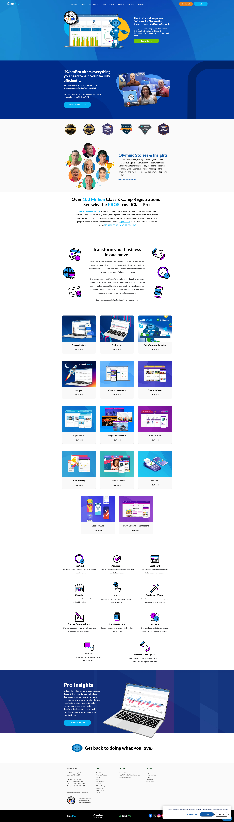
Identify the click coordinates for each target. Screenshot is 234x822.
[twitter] (154, 816)
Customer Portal (117, 480)
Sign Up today (125, 222)
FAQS (98, 779)
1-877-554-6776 (78, 779)
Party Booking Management (136, 525)
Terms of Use (100, 788)
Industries (74, 4)
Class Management (117, 390)
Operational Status (125, 777)
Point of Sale (155, 435)
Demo (98, 777)
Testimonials (100, 781)
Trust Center (100, 790)
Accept (207, 814)
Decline (221, 814)
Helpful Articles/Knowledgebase (129, 775)
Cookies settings (192, 814)
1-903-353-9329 (79, 786)
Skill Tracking (79, 480)
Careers (98, 784)
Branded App (98, 525)
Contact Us (140, 4)
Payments (155, 480)
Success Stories (93, 4)
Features (82, 4)
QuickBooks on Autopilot (155, 345)
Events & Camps (155, 390)
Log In (98, 792)
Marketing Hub (151, 775)
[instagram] (159, 816)
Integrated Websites (117, 435)
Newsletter (149, 779)
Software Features (101, 775)
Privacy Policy (100, 786)
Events (148, 777)
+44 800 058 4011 (79, 784)
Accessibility (150, 781)
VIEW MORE (79, 350)
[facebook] (150, 816)
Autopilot (79, 390)
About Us (121, 4)
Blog (147, 773)
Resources (130, 4)
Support (111, 4)
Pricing (104, 4)
